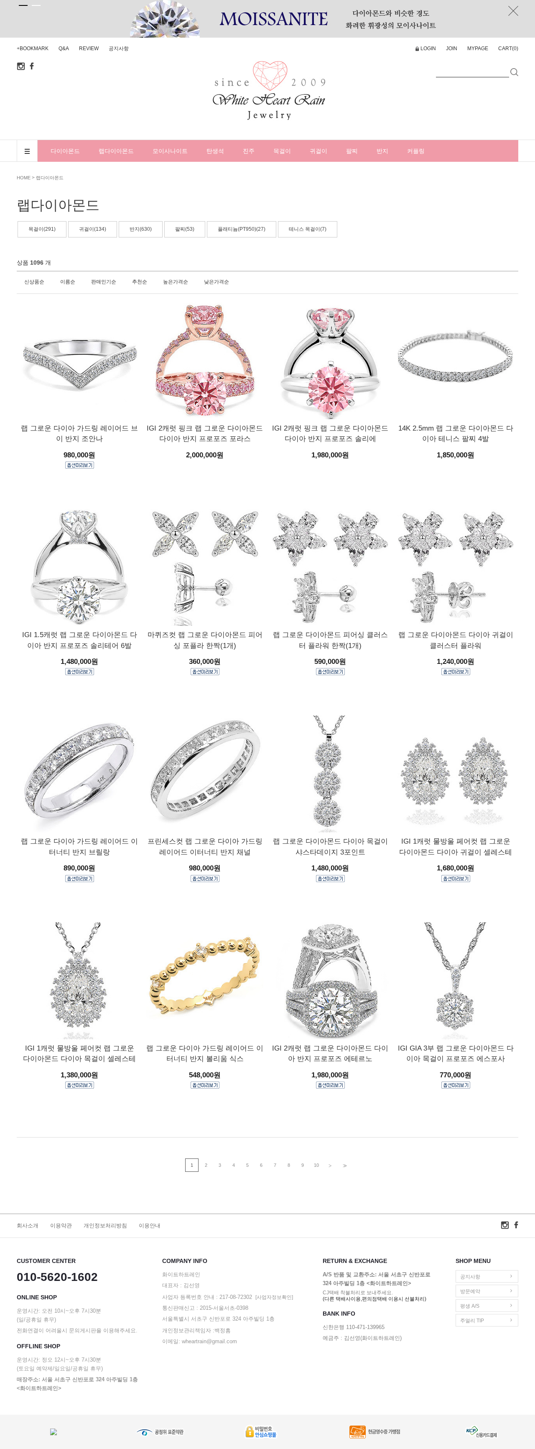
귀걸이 (318, 151)
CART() (508, 48)
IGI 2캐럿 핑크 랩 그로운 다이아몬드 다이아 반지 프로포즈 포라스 (205, 433)
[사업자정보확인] (274, 1297)
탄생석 (215, 151)
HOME (24, 177)
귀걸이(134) (92, 229)
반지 (382, 151)
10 (316, 1165)
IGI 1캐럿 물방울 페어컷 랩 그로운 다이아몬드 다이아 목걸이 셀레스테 (79, 1053)
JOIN (451, 48)
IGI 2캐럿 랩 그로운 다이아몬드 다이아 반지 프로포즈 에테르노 (330, 1053)
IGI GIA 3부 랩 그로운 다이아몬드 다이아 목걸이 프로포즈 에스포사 (456, 1053)
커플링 (416, 151)
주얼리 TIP (472, 1321)
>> (344, 1166)
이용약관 (61, 1225)
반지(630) (141, 229)
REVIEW (89, 48)
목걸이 (282, 151)
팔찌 (352, 151)
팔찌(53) (184, 229)
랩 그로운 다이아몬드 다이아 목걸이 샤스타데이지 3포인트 (330, 846)
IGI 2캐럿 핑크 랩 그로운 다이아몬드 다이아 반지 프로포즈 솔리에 (330, 433)
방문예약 (470, 1291)
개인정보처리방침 (105, 1225)
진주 (249, 151)
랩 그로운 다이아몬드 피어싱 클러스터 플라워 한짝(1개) (330, 640)
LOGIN (428, 48)
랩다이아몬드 (116, 151)
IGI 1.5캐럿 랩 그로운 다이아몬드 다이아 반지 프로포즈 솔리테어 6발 (79, 640)
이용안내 (149, 1225)
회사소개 (27, 1225)
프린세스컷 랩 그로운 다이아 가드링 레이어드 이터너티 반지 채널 (205, 846)
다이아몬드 (65, 151)
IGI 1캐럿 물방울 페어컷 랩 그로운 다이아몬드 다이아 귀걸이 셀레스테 (455, 846)
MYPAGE (477, 48)
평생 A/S (469, 1306)
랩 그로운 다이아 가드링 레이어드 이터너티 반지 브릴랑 (79, 846)
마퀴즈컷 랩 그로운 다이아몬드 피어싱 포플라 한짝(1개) (205, 640)
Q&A (64, 48)
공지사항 (119, 48)
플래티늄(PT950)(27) (241, 229)
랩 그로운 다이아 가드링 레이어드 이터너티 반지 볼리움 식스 (204, 1053)
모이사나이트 (170, 151)
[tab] (23, 5)
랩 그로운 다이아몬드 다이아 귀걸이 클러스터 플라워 (455, 640)
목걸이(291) (42, 229)
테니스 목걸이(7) (307, 229)
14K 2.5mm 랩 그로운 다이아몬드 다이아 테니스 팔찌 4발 (455, 433)
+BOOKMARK (32, 48)
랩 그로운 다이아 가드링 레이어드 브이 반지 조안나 (79, 433)
